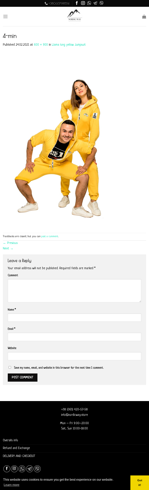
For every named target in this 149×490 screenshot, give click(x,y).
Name (12, 309)
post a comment (49, 236)
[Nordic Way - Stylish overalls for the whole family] (74, 16)
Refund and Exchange (16, 448)
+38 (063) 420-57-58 (74, 409)
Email (11, 329)
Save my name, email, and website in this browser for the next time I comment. (58, 367)
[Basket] (144, 16)
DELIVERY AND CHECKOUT (19, 456)
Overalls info (10, 440)
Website (12, 348)
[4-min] (61, 140)
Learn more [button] (11, 485)
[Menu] (5, 16)
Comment (13, 275)
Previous (10, 243)
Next (8, 248)
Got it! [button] (139, 483)
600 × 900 (41, 45)
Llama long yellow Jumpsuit (69, 45)
